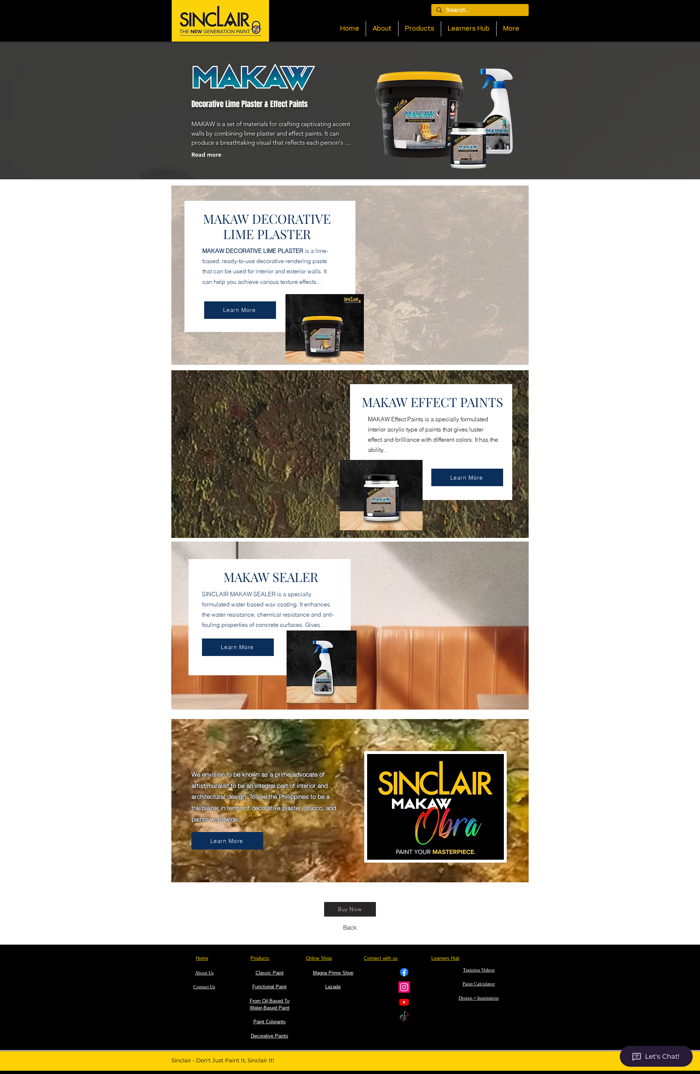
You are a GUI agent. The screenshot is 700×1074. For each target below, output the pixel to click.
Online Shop (319, 958)
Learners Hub (445, 958)
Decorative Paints (269, 1036)
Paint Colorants (269, 1021)
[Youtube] (404, 1002)
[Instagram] (404, 987)
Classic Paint (270, 973)
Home (202, 958)
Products (259, 958)
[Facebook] (404, 972)
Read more (206, 154)
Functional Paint (269, 986)
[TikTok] (404, 1017)
